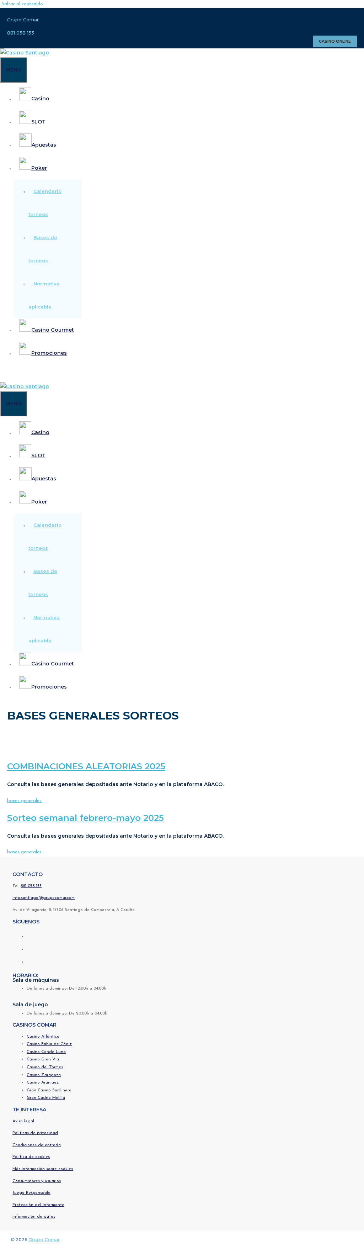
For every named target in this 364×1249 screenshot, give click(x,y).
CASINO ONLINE (335, 41)
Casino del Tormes (45, 1067)
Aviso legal (23, 1121)
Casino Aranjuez (43, 1082)
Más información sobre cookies (42, 1169)
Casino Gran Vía (43, 1059)
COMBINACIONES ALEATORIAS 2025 (86, 766)
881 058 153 (20, 33)
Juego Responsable (31, 1193)
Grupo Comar (23, 19)
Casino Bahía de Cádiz (49, 1044)
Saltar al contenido (22, 4)
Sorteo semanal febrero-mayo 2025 (85, 818)
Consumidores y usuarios (36, 1181)
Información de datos (33, 1216)
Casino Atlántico (43, 1036)
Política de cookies (31, 1157)
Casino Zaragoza (44, 1075)
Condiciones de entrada (36, 1145)
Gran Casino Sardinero (49, 1090)
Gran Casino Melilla (46, 1098)
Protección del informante (38, 1205)
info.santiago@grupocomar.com (43, 898)
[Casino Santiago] (24, 52)
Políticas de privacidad (35, 1133)
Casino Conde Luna (46, 1052)
